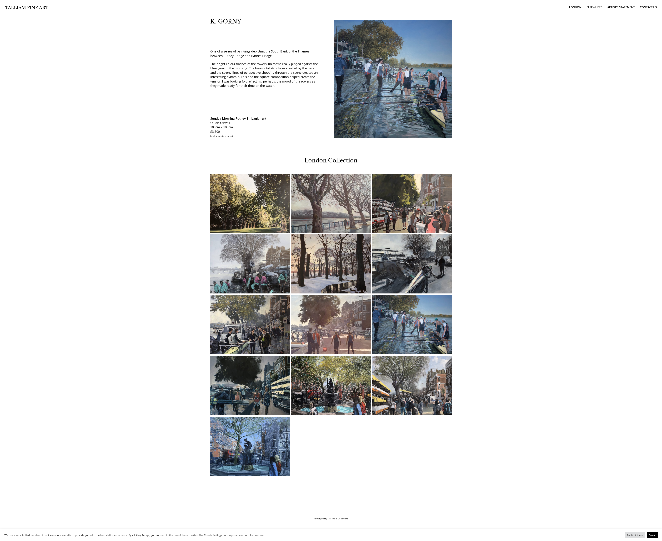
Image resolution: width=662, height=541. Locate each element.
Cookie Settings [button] (635, 535)
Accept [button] (652, 535)
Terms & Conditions (338, 518)
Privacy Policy (320, 518)
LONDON (575, 7)
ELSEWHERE (594, 7)
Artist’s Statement (621, 7)
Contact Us (648, 7)
